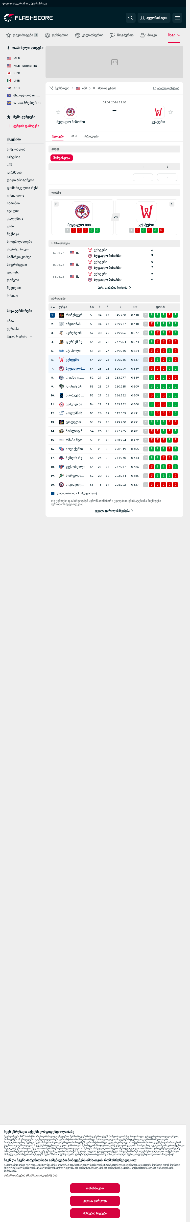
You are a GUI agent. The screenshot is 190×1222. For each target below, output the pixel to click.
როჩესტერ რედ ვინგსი (75, 315)
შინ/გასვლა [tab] (61, 158)
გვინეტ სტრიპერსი (75, 386)
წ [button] (107, 307)
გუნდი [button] (63, 307)
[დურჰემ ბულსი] (61, 341)
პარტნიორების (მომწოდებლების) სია (30, 1175)
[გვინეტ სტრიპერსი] (61, 386)
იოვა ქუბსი (74, 449)
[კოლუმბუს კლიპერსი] (61, 413)
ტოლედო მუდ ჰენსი (75, 422)
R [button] (120, 307)
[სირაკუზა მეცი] (61, 395)
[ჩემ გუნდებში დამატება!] (58, 112)
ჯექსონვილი (75, 467)
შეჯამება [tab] (58, 136)
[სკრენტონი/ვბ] (61, 332)
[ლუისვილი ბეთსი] (61, 484)
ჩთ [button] (92, 307)
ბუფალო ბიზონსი (70, 122)
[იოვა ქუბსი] (61, 449)
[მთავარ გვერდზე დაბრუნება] (38, 18)
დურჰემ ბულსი (75, 342)
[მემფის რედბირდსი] (61, 457)
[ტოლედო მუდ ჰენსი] (61, 422)
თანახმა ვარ (95, 1188)
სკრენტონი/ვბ (75, 333)
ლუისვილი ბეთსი (75, 485)
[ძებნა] (131, 18)
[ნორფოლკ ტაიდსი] (61, 475)
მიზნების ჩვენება (95, 1213)
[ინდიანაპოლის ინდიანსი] (61, 324)
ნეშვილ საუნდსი (75, 404)
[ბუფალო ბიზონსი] (61, 368)
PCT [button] (135, 307)
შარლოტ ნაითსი (75, 431)
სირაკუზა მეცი (75, 395)
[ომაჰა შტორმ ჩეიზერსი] (61, 440)
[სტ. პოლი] (61, 350)
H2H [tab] (74, 136)
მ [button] (99, 307)
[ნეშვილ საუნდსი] (61, 404)
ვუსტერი (158, 122)
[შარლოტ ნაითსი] (61, 431)
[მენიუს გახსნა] (177, 18)
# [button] (51, 307)
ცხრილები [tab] (91, 136)
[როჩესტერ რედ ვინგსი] (61, 315)
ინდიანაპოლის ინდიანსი (75, 324)
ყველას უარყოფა (95, 1200)
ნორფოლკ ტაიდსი (75, 476)
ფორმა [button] (161, 307)
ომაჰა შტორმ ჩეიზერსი (75, 440)
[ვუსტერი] (61, 359)
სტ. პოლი (73, 351)
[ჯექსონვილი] (61, 466)
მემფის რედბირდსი (75, 458)
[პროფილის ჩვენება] (70, 112)
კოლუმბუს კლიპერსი (75, 413)
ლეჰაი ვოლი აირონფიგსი (75, 378)
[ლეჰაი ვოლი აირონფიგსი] (61, 377)
